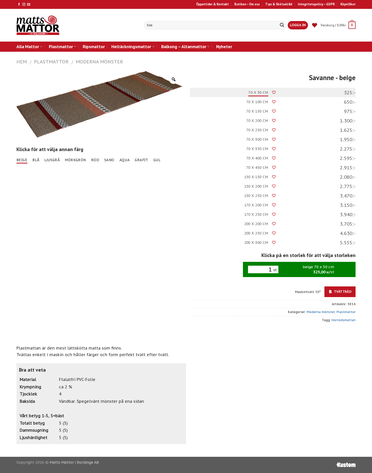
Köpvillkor (348, 4)
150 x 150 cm (256, 177)
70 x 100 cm (257, 102)
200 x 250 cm (256, 233)
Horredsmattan (344, 320)
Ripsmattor (94, 46)
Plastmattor (61, 46)
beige (21, 160)
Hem (21, 62)
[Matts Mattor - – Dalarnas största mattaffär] (37, 25)
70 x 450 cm (257, 167)
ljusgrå (52, 160)
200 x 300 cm (256, 242)
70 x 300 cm (257, 139)
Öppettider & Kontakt (212, 4)
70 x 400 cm (257, 158)
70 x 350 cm (257, 149)
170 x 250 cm (256, 214)
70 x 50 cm (258, 92)
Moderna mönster (99, 62)
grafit (141, 160)
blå (35, 160)
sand (109, 160)
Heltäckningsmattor (131, 46)
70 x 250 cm (257, 130)
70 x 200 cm (257, 120)
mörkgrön (75, 160)
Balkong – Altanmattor (183, 46)
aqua (124, 160)
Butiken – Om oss (247, 4)
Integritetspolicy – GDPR (316, 4)
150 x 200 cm (256, 186)
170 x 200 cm (256, 205)
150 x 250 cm (256, 195)
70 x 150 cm (257, 111)
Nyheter (224, 46)
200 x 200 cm (256, 224)
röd (95, 160)
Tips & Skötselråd (278, 4)
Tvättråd (342, 291)
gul (156, 160)
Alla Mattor (27, 46)
